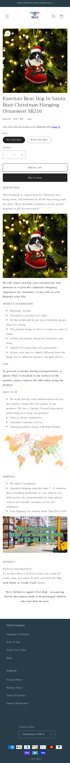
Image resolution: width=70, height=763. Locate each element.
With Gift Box (39, 140)
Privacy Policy (14, 680)
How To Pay (13, 642)
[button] (7, 16)
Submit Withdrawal (17, 703)
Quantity (7, 147)
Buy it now (35, 177)
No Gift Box (14, 140)
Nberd (39, 759)
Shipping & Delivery (18, 634)
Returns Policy (15, 688)
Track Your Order (16, 650)
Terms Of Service (16, 695)
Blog (9, 658)
